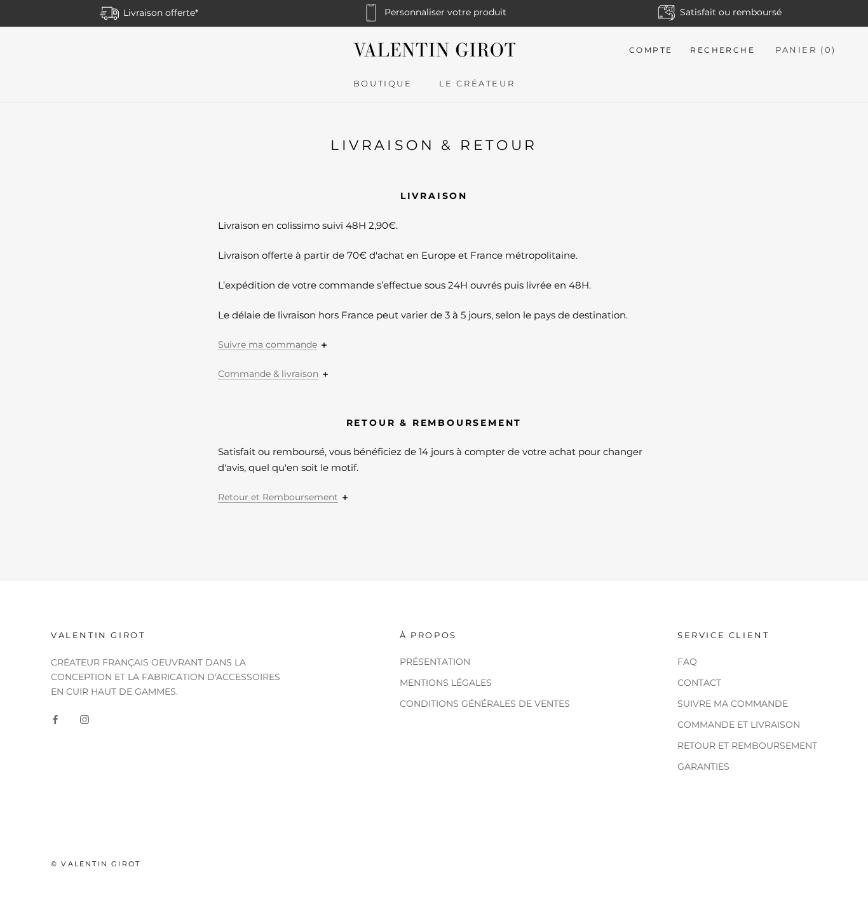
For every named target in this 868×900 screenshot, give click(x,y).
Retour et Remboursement (278, 497)
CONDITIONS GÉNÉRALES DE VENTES (485, 703)
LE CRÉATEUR (477, 83)
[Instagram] (84, 719)
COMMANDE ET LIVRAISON (738, 724)
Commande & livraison (268, 373)
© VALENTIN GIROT (95, 863)
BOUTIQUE (382, 83)
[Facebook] (55, 719)
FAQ (687, 661)
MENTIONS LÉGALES (446, 682)
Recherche (722, 50)
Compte (650, 50)
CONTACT (699, 682)
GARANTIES (703, 766)
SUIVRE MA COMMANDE (732, 703)
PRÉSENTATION (435, 661)
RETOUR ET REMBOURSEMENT (747, 745)
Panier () (805, 49)
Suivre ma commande (267, 344)
